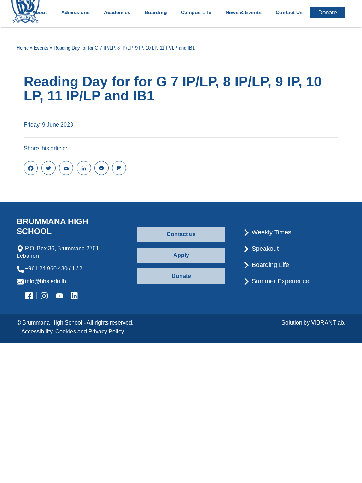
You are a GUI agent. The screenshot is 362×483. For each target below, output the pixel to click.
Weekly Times (270, 232)
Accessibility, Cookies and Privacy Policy (72, 331)
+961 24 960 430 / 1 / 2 (53, 269)
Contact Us (289, 12)
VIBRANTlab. (328, 323)
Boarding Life (269, 264)
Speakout (264, 248)
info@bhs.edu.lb (45, 281)
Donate (181, 276)
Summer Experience (279, 281)
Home (23, 48)
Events (41, 48)
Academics (117, 12)
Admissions (75, 12)
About (39, 12)
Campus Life (196, 12)
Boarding (156, 12)
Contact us (181, 234)
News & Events (244, 12)
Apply (181, 255)
